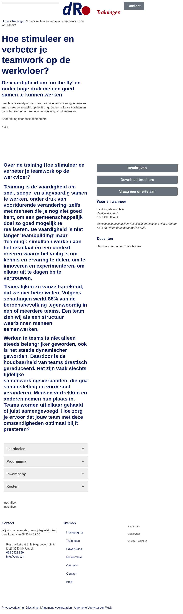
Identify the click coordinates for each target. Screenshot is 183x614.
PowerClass (74, 548)
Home (5, 21)
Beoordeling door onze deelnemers (24, 118)
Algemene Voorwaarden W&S (93, 607)
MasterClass (74, 557)
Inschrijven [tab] (10, 502)
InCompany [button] (16, 474)
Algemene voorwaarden (56, 607)
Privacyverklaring (13, 607)
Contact (71, 573)
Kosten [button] (12, 486)
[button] (30, 3)
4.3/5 (5, 126)
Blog (69, 581)
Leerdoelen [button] (15, 449)
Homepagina (74, 532)
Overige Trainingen (137, 541)
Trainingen (18, 21)
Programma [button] (16, 461)
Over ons (72, 565)
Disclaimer (32, 607)
